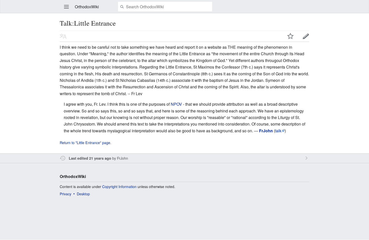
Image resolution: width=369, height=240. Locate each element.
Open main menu (66, 7)
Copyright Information (119, 186)
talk (278, 131)
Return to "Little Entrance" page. (85, 142)
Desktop (83, 193)
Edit (306, 36)
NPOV (176, 104)
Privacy (65, 193)
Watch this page (290, 36)
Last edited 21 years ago (90, 158)
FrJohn (122, 158)
